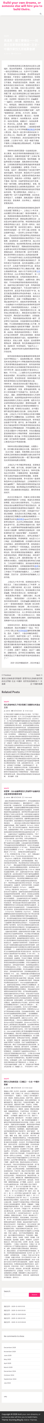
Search (7, 1291)
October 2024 (9, 1375)
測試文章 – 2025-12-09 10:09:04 (15, 1314)
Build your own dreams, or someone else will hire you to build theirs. (22, 6)
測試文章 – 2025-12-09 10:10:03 (14, 1310)
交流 (38, 271)
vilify (6, 36)
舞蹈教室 (31, 129)
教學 (36, 566)
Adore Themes (30, 1420)
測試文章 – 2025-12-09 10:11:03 (14, 1306)
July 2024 (7, 1383)
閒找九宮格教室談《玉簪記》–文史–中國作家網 (21, 1083)
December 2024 (10, 1371)
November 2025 (10, 1352)
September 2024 (10, 1379)
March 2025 (8, 1367)
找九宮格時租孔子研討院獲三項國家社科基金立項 (22, 706)
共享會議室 (22, 630)
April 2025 (7, 1363)
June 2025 (8, 1355)
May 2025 (7, 1359)
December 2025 (10, 1347)
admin (8, 54)
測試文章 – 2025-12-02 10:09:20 (15, 1322)
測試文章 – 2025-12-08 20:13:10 (14, 1318)
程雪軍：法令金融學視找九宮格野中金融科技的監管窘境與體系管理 (22, 793)
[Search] (40, 14)
